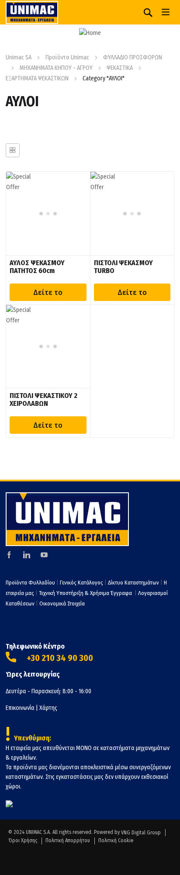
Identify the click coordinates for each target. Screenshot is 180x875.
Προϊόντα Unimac (67, 57)
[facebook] (9, 555)
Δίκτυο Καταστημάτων (134, 582)
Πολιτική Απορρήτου (67, 840)
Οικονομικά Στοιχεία (62, 603)
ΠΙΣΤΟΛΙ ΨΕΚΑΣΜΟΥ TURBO (123, 267)
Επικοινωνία (20, 708)
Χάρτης (48, 708)
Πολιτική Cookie (115, 840)
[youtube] (44, 555)
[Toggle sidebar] (13, 150)
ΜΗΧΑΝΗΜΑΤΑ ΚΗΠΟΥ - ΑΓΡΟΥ (56, 68)
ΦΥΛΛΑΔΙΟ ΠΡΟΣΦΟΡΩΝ (132, 57)
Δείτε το (47, 292)
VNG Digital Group (141, 833)
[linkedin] (27, 555)
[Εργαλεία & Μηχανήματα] (32, 12)
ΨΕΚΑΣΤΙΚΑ (120, 68)
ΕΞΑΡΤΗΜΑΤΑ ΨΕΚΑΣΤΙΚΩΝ (37, 78)
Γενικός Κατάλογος (81, 582)
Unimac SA (18, 57)
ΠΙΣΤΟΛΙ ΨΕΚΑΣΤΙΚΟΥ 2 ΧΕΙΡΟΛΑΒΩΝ (43, 399)
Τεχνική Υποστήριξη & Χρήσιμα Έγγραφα (86, 593)
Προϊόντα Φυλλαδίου (30, 582)
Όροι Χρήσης (22, 840)
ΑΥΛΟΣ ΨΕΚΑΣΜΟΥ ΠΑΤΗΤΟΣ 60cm (37, 267)
